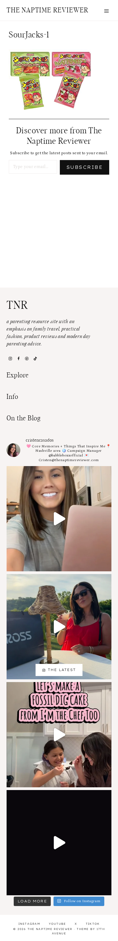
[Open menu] (106, 11)
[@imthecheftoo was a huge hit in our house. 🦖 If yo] (59, 734)
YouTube (57, 923)
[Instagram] (10, 358)
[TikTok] (35, 358)
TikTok (93, 923)
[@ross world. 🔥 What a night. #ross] (59, 626)
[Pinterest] (26, 358)
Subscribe (84, 167)
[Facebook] (18, 358)
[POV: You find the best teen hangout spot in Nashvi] (59, 842)
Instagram (29, 923)
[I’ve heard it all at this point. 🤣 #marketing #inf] (59, 518)
